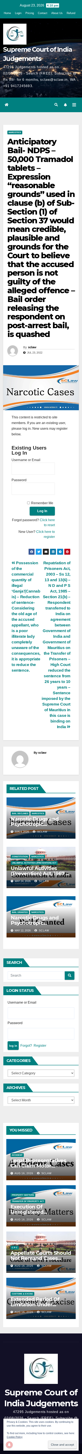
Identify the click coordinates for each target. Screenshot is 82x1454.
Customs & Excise (22, 1294)
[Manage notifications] (9, 1444)
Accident (17, 1155)
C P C (14, 1247)
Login (18, 13)
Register (40, 1045)
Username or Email (26, 460)
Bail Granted (20, 912)
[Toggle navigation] (74, 105)
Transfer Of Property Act (28, 1201)
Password (19, 480)
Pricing (29, 13)
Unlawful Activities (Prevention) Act (34, 863)
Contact (42, 13)
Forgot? (26, 1045)
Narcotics (15, 132)
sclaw (32, 347)
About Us (57, 13)
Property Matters (23, 1195)
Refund (71, 13)
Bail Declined (20, 813)
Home (7, 13)
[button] (56, 105)
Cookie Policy (14, 1437)
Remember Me (42, 503)
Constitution (20, 856)
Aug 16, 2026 (24, 1173)
